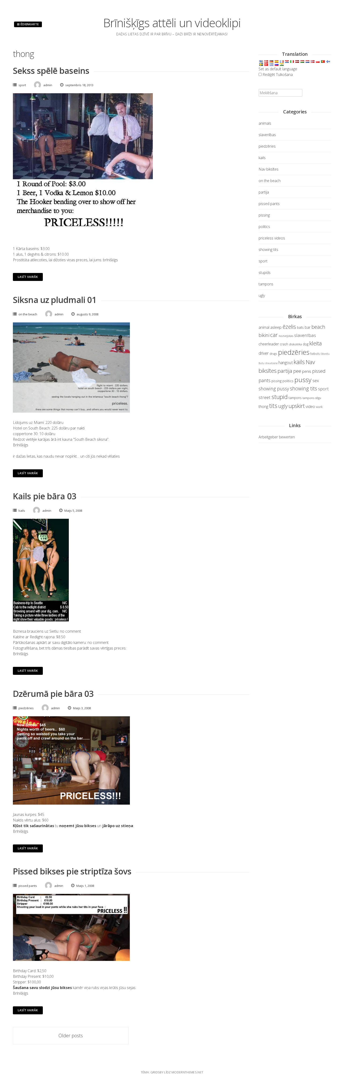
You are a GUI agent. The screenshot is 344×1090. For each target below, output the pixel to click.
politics (264, 226)
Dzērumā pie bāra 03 (53, 693)
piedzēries (26, 708)
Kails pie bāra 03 (44, 496)
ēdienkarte (29, 24)
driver (264, 353)
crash (284, 344)
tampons (266, 284)
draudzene (271, 363)
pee (297, 371)
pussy (302, 379)
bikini (264, 335)
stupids (265, 272)
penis (306, 371)
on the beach (27, 314)
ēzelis (289, 326)
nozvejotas (286, 336)
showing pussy (274, 388)
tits (273, 406)
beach (318, 326)
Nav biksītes (268, 169)
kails (21, 510)
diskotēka (295, 344)
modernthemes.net (187, 1072)
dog (305, 344)
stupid (279, 397)
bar (308, 327)
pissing (264, 215)
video (310, 406)
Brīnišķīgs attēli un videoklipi (172, 23)
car (274, 335)
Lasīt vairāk (28, 277)
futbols (315, 354)
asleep (276, 327)
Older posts (71, 1035)
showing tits (268, 249)
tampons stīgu (312, 398)
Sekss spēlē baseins (51, 70)
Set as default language (278, 68)
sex (315, 380)
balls (300, 327)
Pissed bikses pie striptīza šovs (72, 871)
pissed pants (27, 886)
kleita (315, 343)
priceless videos (272, 238)
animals (265, 123)
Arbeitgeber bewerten (277, 437)
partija (264, 192)
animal (264, 327)
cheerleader (269, 344)
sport (22, 85)
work (319, 407)
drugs (273, 354)
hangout (285, 362)
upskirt (297, 406)
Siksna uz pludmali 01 (54, 300)
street (265, 397)
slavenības (267, 134)
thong (263, 406)
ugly (262, 295)
